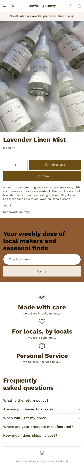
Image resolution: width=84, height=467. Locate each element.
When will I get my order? (25, 418)
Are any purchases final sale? (28, 409)
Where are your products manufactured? (38, 427)
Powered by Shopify (56, 461)
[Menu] (4, 5)
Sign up (42, 271)
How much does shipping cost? (30, 435)
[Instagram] (42, 452)
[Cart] (79, 6)
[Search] (13, 6)
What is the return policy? (25, 400)
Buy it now (42, 175)
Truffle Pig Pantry (34, 461)
